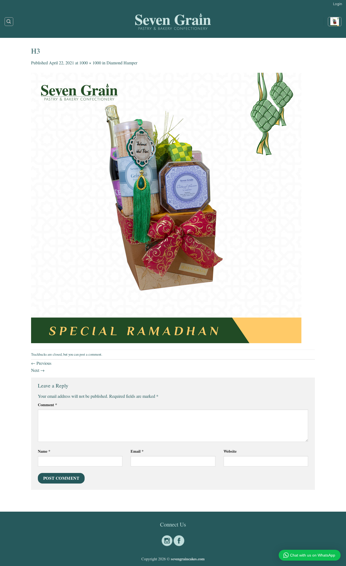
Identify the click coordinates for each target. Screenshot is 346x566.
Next (38, 370)
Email (137, 451)
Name (44, 451)
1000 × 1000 (90, 62)
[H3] (166, 207)
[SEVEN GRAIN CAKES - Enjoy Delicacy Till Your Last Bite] (173, 21)
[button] (337, 4)
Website (230, 451)
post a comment (90, 354)
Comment (47, 405)
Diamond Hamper (122, 62)
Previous (41, 363)
